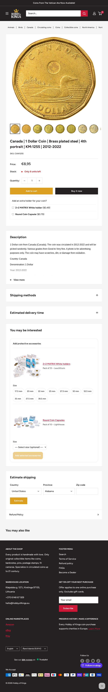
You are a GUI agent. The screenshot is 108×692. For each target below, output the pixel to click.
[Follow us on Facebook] (82, 661)
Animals (11, 27)
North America (88, 27)
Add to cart (31, 191)
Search (62, 554)
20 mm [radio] (30, 391)
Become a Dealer (67, 572)
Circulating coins (44, 27)
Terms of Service (67, 559)
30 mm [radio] (76, 391)
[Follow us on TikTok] (98, 661)
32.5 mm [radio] (87, 391)
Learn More (94, 628)
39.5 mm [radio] (42, 398)
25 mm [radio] (52, 391)
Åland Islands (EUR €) (32, 648)
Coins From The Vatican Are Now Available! (54, 3)
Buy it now (76, 191)
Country (14, 485)
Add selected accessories (28, 455)
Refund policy (66, 563)
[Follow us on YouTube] (93, 661)
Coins (57, 27)
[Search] (84, 13)
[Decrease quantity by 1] (24, 181)
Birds (20, 27)
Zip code (80, 485)
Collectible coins (71, 27)
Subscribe (68, 608)
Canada (30, 27)
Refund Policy (16, 514)
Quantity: (15, 180)
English (10, 648)
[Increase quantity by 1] (39, 181)
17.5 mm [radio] (18, 391)
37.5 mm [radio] (29, 398)
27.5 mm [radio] (64, 391)
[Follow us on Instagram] (88, 661)
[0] (100, 13)
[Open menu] (7, 13)
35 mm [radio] (18, 398)
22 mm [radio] (41, 391)
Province (47, 485)
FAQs (62, 568)
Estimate (18, 500)
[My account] (94, 13)
